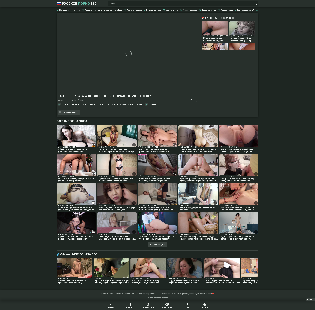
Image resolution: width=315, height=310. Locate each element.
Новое (129, 308)
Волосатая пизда (153, 10)
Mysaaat (152, 104)
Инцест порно (104, 104)
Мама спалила (172, 10)
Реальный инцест (134, 10)
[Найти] (255, 3)
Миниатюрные (68, 104)
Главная (110, 308)
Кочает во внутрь (209, 10)
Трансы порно (227, 10)
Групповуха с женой (245, 10)
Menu (309, 300)
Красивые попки (135, 104)
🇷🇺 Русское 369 (77, 4)
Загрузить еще (156, 245)
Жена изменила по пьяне (69, 10)
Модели (204, 308)
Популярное (148, 308)
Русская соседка (189, 10)
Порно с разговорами (86, 104)
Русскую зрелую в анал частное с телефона (103, 10)
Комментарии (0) (69, 112)
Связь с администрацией (157, 297)
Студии (185, 308)
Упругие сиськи (119, 104)
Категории (167, 308)
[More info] (93, 145)
